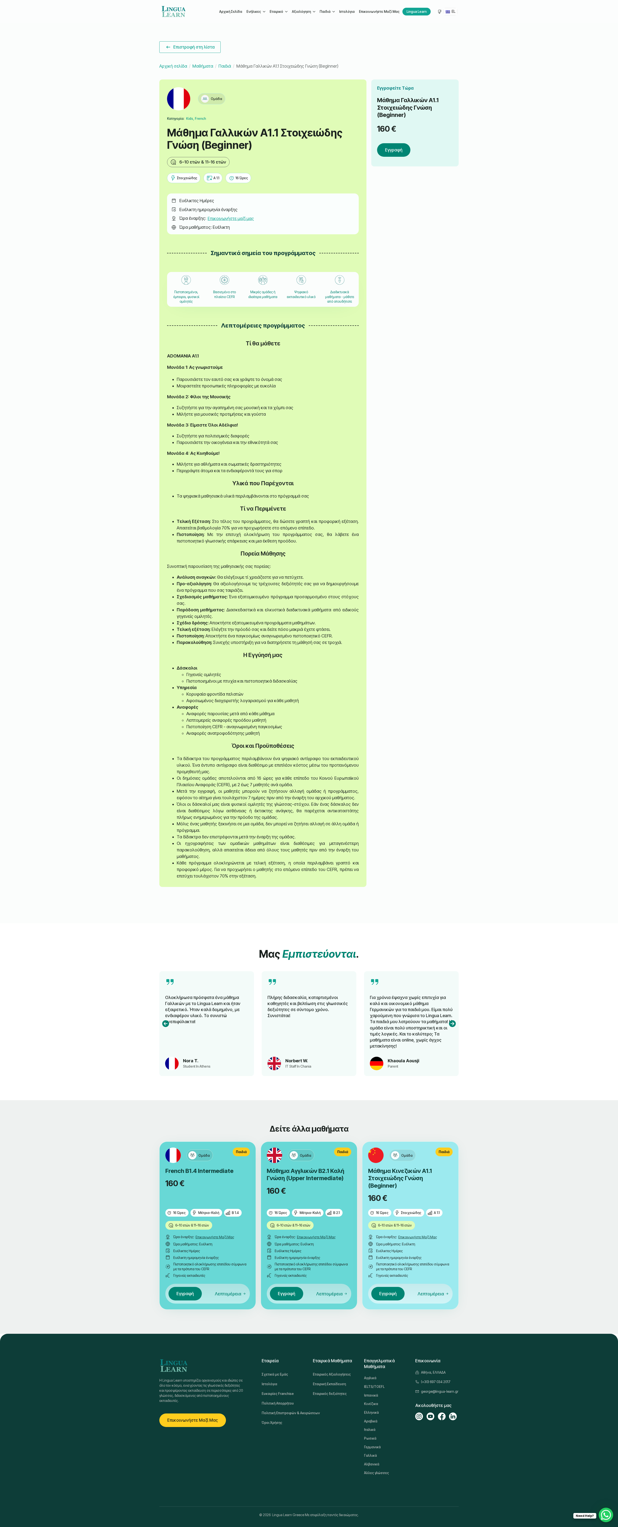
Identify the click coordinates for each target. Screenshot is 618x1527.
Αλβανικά (371, 1464)
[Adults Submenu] (264, 11)
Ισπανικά (371, 1395)
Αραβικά (370, 1421)
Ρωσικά (370, 1438)
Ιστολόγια (347, 11)
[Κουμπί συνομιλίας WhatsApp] (606, 1515)
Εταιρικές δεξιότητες (330, 1393)
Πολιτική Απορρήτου (278, 1403)
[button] (165, 1023)
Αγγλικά (370, 1378)
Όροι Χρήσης (272, 1422)
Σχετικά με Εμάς (275, 1374)
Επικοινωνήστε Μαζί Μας (379, 11)
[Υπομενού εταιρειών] (286, 11)
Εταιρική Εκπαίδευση (329, 1384)
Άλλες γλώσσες (376, 1473)
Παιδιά (325, 11)
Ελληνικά (371, 1412)
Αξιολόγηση (301, 11)
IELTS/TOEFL (374, 1386)
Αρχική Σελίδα (230, 11)
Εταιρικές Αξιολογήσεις (332, 1374)
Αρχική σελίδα (173, 66)
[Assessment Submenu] (314, 11)
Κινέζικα (371, 1404)
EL (453, 11)
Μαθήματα (202, 66)
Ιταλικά (369, 1429)
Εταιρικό (276, 11)
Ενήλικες (253, 11)
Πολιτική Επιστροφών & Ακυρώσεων (283, 1413)
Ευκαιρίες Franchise (278, 1393)
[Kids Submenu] (333, 11)
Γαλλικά (370, 1455)
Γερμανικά (372, 1447)
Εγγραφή (393, 149)
